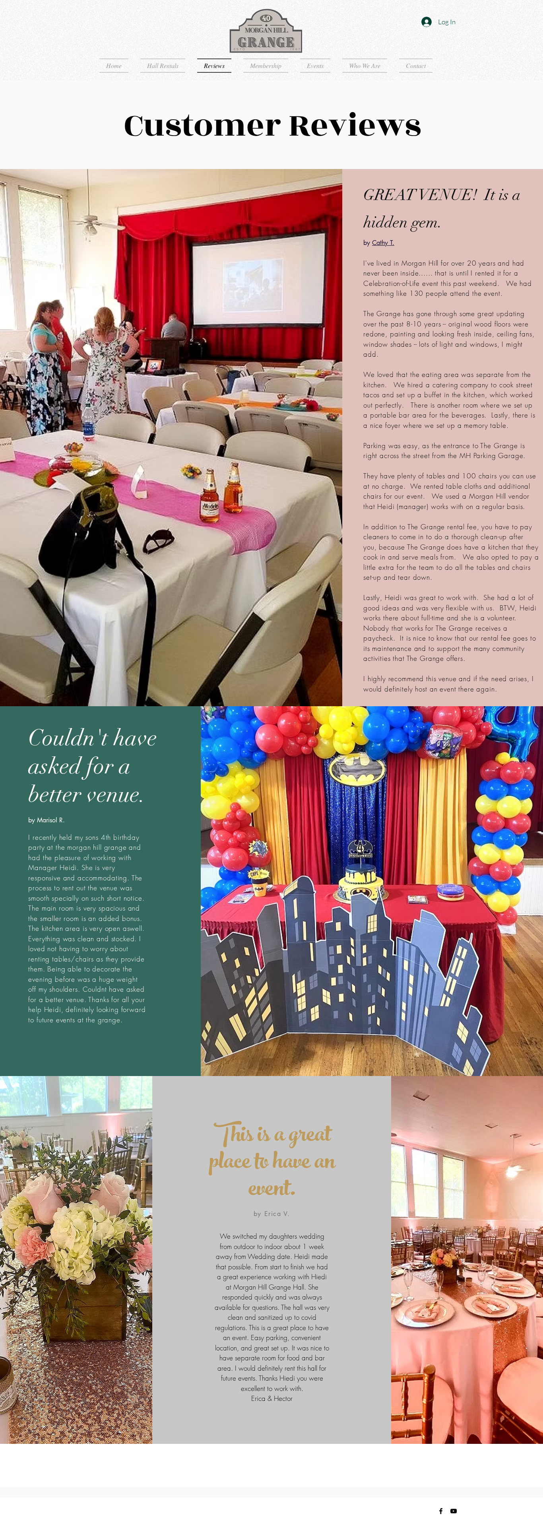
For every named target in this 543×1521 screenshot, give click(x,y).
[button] (271, 1424)
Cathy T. (383, 243)
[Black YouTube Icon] (454, 1511)
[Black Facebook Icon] (441, 1511)
